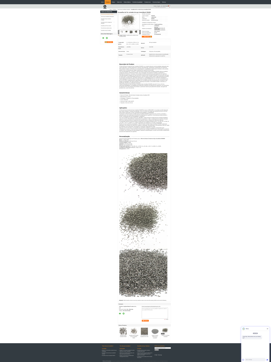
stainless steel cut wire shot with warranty (145, 300)
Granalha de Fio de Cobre (106, 25)
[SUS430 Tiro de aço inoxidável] (166, 331)
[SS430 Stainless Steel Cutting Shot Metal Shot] (129, 22)
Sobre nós (119, 2)
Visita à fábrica (127, 2)
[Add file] (243, 359)
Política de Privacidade (107, 361)
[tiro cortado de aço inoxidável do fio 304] (144, 331)
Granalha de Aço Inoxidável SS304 (123, 336)
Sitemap (160, 355)
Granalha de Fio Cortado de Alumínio (106, 23)
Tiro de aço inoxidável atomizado (107, 16)
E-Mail (156, 355)
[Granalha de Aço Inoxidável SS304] (123, 331)
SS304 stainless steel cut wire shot (130, 300)
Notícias (164, 2)
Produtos (108, 2)
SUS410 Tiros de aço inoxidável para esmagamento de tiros (127, 356)
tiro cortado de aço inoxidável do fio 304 (144, 336)
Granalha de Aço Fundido (106, 30)
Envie (157, 349)
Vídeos (113, 2)
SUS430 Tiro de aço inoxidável (165, 336)
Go (169, 7)
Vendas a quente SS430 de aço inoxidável (155, 336)
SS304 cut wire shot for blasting (160, 300)
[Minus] (267, 329)
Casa (111, 9)
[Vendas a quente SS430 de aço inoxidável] (155, 331)
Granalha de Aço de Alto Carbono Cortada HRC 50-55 (143, 351)
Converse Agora (156, 2)
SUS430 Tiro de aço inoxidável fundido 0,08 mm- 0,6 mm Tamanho (127, 351)
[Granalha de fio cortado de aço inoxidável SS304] (134, 331)
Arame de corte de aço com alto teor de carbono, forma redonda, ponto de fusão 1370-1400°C (144, 354)
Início (102, 2)
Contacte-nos (147, 2)
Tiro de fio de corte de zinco (106, 28)
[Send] (267, 359)
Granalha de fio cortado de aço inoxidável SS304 (133, 336)
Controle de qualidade (137, 2)
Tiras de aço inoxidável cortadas (123, 9)
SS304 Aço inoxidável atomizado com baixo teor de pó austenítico (127, 353)
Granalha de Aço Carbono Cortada (106, 19)
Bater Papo (146, 36)
